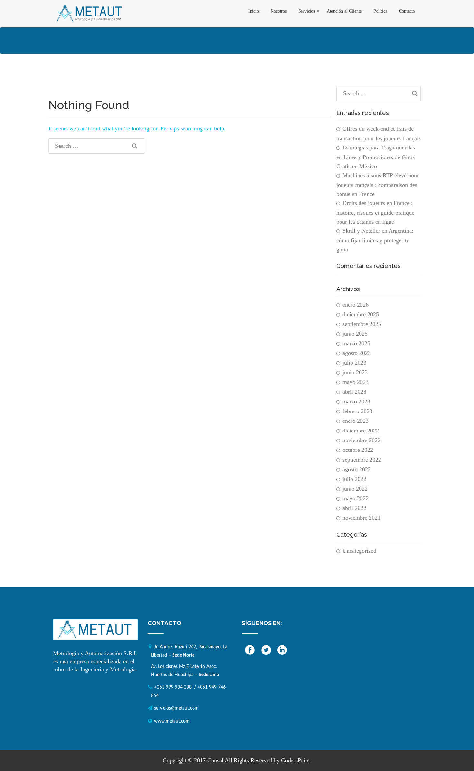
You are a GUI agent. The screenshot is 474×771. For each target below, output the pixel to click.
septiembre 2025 (361, 324)
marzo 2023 (356, 401)
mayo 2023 (355, 382)
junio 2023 (355, 372)
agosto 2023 (356, 353)
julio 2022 (354, 479)
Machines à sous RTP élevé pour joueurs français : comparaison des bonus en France (377, 184)
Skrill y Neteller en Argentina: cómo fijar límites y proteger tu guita (374, 240)
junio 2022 (355, 488)
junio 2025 (355, 333)
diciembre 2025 (360, 314)
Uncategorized (359, 550)
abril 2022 (354, 508)
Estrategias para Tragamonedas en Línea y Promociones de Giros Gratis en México (375, 156)
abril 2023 (354, 392)
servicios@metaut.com (176, 708)
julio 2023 (354, 363)
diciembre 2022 (360, 430)
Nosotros (279, 11)
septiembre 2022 (361, 459)
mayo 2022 (355, 498)
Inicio (253, 11)
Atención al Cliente (344, 11)
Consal (215, 760)
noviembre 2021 (361, 517)
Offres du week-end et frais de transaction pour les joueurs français (378, 134)
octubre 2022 (357, 450)
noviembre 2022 (361, 440)
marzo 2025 (356, 343)
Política (380, 11)
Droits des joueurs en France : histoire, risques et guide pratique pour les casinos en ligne (375, 212)
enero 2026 (355, 304)
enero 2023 (355, 421)
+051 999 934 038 (173, 687)
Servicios (306, 11)
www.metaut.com (172, 721)
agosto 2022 (356, 469)
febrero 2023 (357, 411)
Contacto (407, 11)
